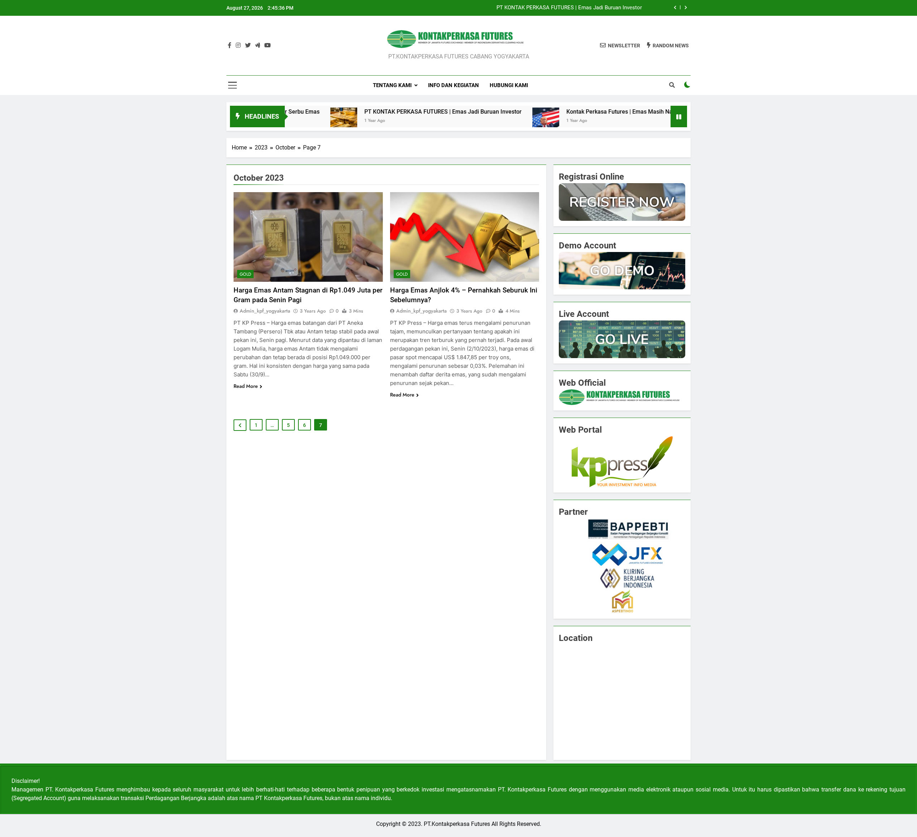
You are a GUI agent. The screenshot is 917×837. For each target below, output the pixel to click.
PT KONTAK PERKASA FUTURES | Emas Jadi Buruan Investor (569, 8)
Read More (246, 386)
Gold (245, 274)
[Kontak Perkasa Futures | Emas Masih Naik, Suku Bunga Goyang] (505, 121)
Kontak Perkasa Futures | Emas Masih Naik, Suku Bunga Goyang (608, 111)
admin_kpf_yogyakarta (265, 310)
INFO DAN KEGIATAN (453, 85)
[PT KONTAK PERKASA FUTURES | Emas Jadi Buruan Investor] (303, 121)
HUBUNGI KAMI (509, 85)
